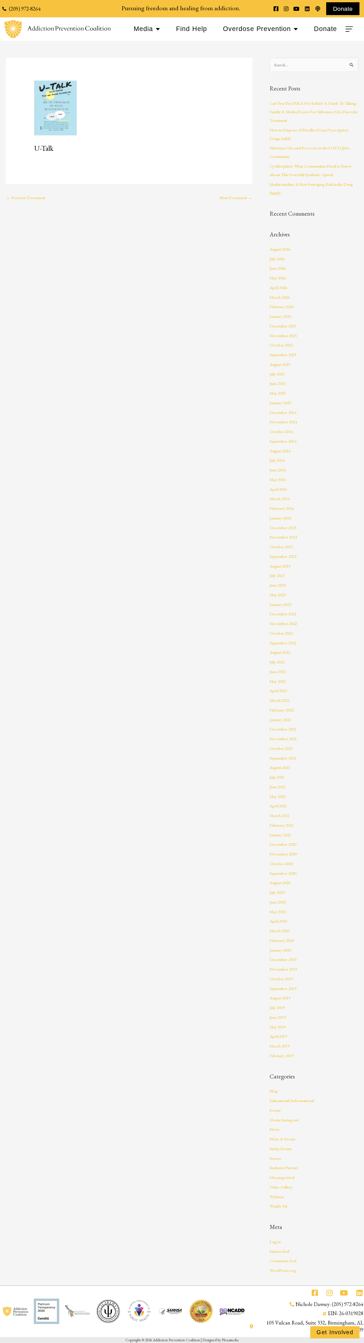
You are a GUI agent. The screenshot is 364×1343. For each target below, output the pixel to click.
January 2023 (280, 604)
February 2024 (282, 508)
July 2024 (277, 460)
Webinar (277, 1196)
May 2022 (278, 681)
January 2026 (280, 316)
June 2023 (278, 585)
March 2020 (279, 930)
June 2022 (278, 671)
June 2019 (278, 1017)
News (274, 1129)
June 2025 (278, 383)
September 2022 (283, 642)
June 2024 (278, 470)
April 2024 (278, 489)
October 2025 (281, 345)
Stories (275, 1158)
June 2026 (278, 268)
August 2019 (280, 997)
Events (275, 1110)
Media (143, 28)
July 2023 (277, 575)
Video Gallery (281, 1187)
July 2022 (277, 662)
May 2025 (278, 393)
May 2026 (278, 277)
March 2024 (279, 498)
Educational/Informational (292, 1100)
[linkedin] (307, 8)
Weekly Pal (278, 1206)
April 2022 (278, 690)
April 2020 (278, 921)
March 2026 (279, 297)
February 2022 (282, 710)
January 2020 (280, 950)
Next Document (236, 197)
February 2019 (282, 1055)
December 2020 (283, 844)
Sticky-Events (281, 1148)
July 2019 (277, 1007)
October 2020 (281, 863)
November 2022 (283, 623)
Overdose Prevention (257, 28)
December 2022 (283, 613)
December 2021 (283, 729)
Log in (275, 1241)
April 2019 (278, 1036)
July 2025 (277, 374)
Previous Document (25, 197)
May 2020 (278, 911)
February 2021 (282, 825)
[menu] (350, 29)
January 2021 (280, 834)
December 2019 (283, 959)
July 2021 (277, 777)
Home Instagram (284, 1120)
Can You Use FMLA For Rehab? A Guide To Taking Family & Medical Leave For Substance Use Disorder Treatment (314, 111)
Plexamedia (230, 1339)
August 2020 (280, 882)
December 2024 (283, 412)
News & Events (282, 1139)
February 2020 (282, 940)
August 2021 (280, 767)
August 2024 (280, 450)
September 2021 (283, 758)
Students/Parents (284, 1167)
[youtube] (296, 8)
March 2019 (279, 1046)
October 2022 (281, 633)
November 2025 (283, 335)
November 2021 (283, 738)
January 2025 (280, 402)
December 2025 (283, 326)
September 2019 (283, 988)
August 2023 (280, 566)
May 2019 (278, 1027)
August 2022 (280, 652)
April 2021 (278, 805)
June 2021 (278, 786)
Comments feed (283, 1260)
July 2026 (277, 258)
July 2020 (277, 892)
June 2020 (278, 902)
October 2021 (281, 748)
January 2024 (280, 518)
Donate (325, 28)
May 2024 (278, 479)
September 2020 (283, 873)
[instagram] (286, 8)
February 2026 (282, 306)
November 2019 (283, 969)
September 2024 (283, 441)
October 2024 (281, 431)
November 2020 (283, 854)
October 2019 (281, 978)
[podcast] (317, 8)
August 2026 (280, 249)
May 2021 (278, 796)
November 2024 (283, 421)
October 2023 (281, 546)
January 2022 (280, 719)
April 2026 (278, 287)
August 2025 (280, 364)
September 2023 (283, 556)
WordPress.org (283, 1270)
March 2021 (279, 815)
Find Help (191, 28)
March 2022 (279, 700)
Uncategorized (282, 1177)
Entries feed (279, 1251)
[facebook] (276, 8)
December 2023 (283, 527)
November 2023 (283, 537)
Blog (274, 1091)
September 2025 (283, 354)
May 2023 (278, 594)
